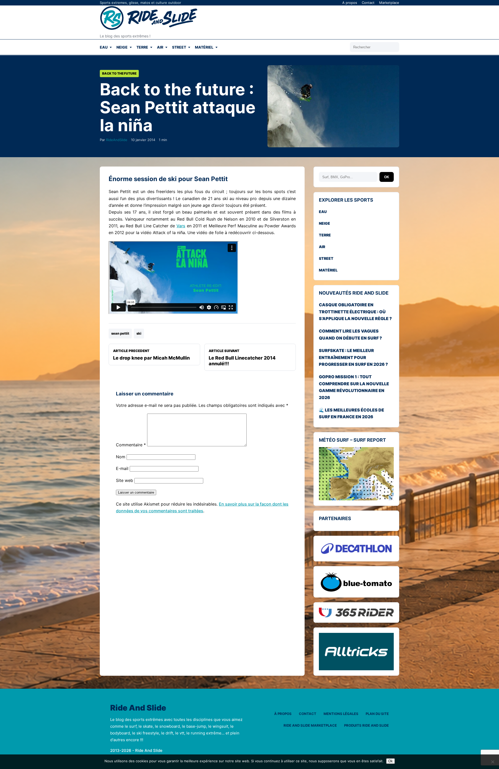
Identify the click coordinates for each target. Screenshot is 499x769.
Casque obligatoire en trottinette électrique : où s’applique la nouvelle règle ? (355, 311)
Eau (104, 47)
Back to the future (119, 73)
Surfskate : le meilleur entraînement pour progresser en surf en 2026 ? (353, 357)
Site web (124, 480)
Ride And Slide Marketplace (310, 725)
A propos (349, 3)
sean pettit (120, 333)
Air (160, 47)
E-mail (122, 468)
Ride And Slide (138, 708)
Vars (180, 225)
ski (138, 333)
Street (179, 47)
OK (386, 177)
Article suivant (242, 357)
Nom (120, 456)
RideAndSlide (116, 140)
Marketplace (389, 3)
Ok (390, 761)
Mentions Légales (341, 714)
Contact (368, 3)
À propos (283, 714)
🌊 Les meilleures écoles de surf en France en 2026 (351, 413)
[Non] (492, 761)
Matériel (204, 47)
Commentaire (131, 444)
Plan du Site (377, 714)
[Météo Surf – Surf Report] (356, 474)
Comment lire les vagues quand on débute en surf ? (350, 335)
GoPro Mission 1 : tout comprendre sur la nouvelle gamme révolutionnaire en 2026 (354, 387)
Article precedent (151, 355)
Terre (142, 47)
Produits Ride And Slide (366, 725)
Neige (122, 47)
